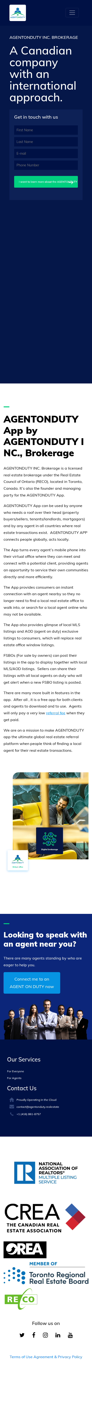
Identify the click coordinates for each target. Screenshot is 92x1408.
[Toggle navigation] (72, 12)
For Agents (14, 1078)
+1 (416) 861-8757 (29, 1114)
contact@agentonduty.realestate (38, 1107)
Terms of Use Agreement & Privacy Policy (46, 1356)
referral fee (55, 713)
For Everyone (15, 1071)
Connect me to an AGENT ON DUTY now (32, 982)
